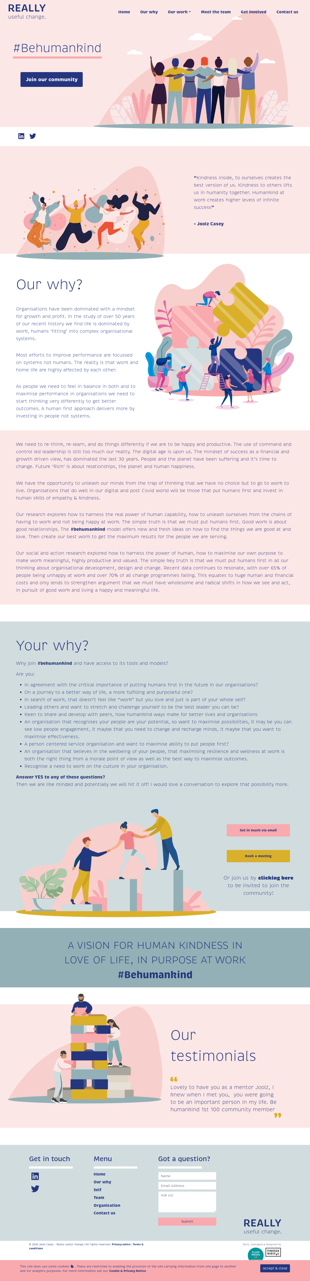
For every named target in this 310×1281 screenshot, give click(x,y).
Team (99, 1197)
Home (99, 1174)
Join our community (52, 79)
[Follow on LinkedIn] (21, 136)
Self (97, 1189)
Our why (102, 1182)
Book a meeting (258, 856)
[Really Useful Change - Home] (28, 11)
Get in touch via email (258, 830)
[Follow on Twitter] (33, 136)
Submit (187, 1221)
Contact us (105, 1213)
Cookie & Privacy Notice (127, 1271)
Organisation (107, 1205)
